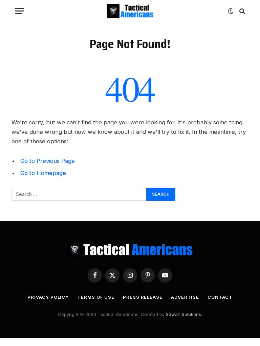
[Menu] (19, 11)
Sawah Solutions (183, 314)
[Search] (241, 11)
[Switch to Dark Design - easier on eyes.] (230, 11)
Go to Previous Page (47, 160)
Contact (220, 297)
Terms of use (95, 297)
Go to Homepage (43, 173)
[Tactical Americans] (130, 11)
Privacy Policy (48, 297)
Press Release (142, 297)
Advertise (185, 297)
